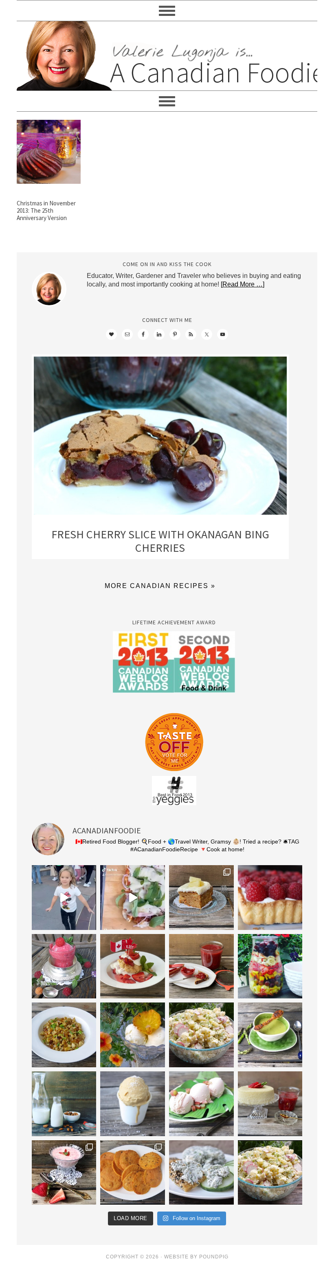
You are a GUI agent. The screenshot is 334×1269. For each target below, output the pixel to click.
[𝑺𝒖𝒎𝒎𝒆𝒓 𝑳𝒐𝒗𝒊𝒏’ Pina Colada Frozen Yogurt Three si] (132, 1034)
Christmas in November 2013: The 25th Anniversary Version (46, 210)
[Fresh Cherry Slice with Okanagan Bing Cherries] (160, 437)
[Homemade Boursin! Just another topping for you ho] (201, 1172)
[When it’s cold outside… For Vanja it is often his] (64, 1034)
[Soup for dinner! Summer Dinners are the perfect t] (270, 1034)
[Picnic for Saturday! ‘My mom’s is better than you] (201, 1034)
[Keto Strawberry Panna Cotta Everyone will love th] (64, 1172)
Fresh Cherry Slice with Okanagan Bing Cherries (160, 541)
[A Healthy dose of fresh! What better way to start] (64, 1103)
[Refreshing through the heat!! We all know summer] (270, 966)
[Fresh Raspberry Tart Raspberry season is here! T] (270, 897)
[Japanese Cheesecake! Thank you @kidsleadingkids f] (270, 1103)
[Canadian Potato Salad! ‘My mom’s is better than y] (270, 1172)
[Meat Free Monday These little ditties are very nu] (132, 1172)
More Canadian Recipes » (160, 585)
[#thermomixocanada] (132, 966)
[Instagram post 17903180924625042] (64, 897)
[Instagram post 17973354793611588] (132, 897)
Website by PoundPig (196, 1257)
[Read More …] (242, 284)
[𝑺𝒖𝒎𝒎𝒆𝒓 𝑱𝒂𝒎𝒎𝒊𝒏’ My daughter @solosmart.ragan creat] (201, 966)
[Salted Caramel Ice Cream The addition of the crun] (132, 1103)
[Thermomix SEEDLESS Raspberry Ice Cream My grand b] (64, 966)
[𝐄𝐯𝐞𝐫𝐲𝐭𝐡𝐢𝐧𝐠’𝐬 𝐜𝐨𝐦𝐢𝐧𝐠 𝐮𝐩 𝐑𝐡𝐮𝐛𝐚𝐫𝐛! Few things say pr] (201, 1103)
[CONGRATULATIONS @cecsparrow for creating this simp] (201, 897)
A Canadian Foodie (167, 55)
